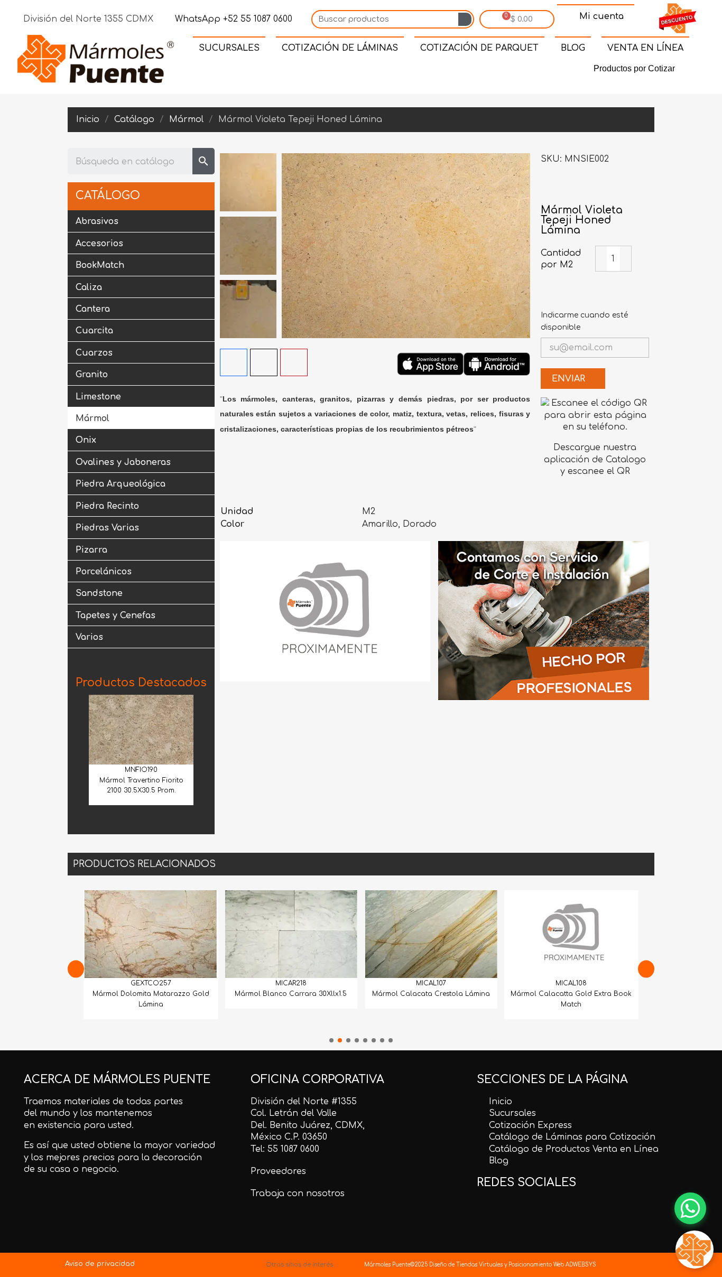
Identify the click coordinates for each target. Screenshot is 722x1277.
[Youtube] (428, 71)
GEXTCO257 (151, 983)
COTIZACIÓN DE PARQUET (479, 48)
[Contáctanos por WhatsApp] (690, 1208)
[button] (79, 752)
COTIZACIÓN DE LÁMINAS (340, 48)
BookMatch (100, 265)
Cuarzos (94, 353)
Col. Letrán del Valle (294, 1113)
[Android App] (497, 363)
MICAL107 (431, 983)
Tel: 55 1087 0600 (285, 1149)
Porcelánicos (104, 571)
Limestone (98, 397)
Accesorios (99, 243)
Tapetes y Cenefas (115, 615)
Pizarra (91, 550)
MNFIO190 (141, 769)
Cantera (93, 309)
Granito (92, 374)
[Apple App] (430, 363)
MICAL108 (571, 983)
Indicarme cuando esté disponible (584, 321)
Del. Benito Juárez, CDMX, (308, 1125)
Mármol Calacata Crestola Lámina (431, 994)
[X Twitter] (263, 362)
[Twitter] (356, 71)
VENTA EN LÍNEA (645, 48)
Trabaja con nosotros (298, 1193)
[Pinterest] (380, 71)
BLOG (573, 48)
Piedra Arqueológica (120, 484)
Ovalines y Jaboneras (123, 462)
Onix (86, 440)
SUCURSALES (229, 48)
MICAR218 (291, 983)
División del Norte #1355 (304, 1101)
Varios (89, 637)
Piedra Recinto (107, 506)
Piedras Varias (107, 528)
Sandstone (99, 593)
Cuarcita (94, 330)
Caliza (89, 287)
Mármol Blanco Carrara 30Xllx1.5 (291, 994)
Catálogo (108, 196)
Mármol (92, 418)
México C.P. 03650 (289, 1137)
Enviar (570, 379)
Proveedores (278, 1171)
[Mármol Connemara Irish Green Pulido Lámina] (549, 188)
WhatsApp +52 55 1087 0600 (232, 19)
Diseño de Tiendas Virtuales (465, 1264)
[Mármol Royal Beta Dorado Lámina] (641, 188)
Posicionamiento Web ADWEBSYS (552, 1264)
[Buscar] (464, 19)
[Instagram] (404, 71)
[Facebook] (331, 71)
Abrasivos (97, 221)
